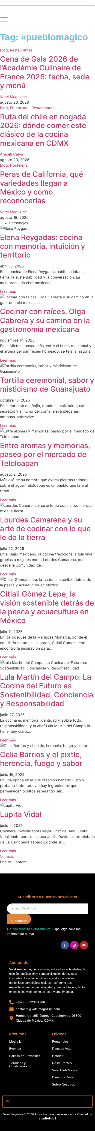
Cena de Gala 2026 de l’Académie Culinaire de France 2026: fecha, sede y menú (44, 72)
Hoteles (57, 1056)
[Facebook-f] (65, 945)
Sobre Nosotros (63, 1084)
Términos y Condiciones (18, 1064)
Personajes (60, 1041)
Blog (5, 50)
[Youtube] (84, 945)
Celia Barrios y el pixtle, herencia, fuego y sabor (41, 759)
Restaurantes (21, 50)
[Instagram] (74, 945)
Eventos (15, 1048)
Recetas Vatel (62, 1048)
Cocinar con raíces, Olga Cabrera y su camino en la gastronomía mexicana (45, 320)
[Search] (4, 19)
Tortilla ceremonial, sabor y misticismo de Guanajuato (47, 384)
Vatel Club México (65, 1070)
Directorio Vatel (63, 1077)
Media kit (15, 1041)
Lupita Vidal (20, 814)
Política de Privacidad (25, 1056)
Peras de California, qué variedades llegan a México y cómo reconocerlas (41, 187)
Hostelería (19, 165)
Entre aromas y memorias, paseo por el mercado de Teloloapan (45, 454)
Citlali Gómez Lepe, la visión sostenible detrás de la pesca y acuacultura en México (47, 607)
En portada (21, 107)
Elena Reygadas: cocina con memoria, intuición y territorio (42, 246)
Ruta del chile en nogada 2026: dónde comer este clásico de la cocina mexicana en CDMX (43, 130)
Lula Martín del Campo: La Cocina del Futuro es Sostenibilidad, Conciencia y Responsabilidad (46, 690)
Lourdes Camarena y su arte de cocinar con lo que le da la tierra (45, 528)
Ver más (7, 856)
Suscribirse (19, 921)
